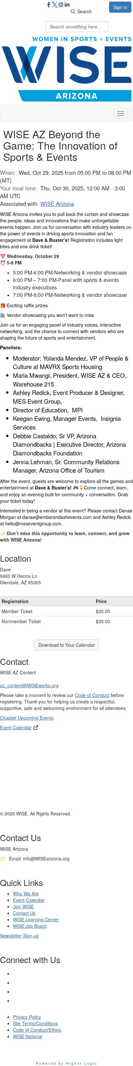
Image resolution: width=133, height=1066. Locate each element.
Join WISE (23, 906)
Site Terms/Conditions (35, 1023)
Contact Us (24, 913)
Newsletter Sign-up (19, 935)
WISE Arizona (57, 204)
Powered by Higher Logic (66, 1063)
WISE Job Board (29, 926)
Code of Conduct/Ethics (37, 1030)
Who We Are (26, 893)
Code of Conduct (92, 695)
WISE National (27, 1036)
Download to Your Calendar (66, 645)
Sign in (120, 7)
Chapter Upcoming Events (27, 717)
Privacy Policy (27, 1017)
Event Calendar (16, 727)
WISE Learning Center (36, 919)
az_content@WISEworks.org (29, 685)
